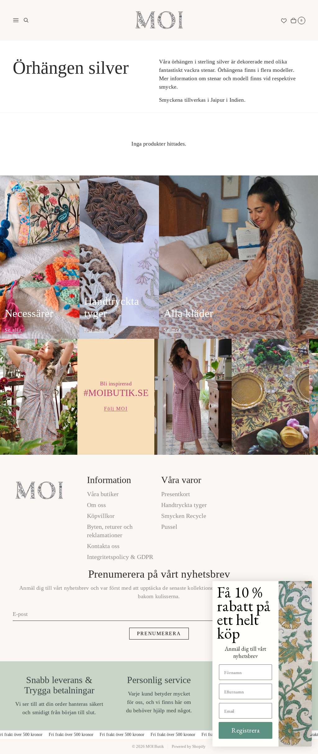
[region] (159, 397)
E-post (20, 614)
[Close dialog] (303, 589)
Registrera (245, 730)
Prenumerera (159, 633)
